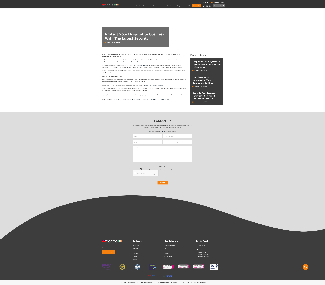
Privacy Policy (122, 282)
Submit (162, 182)
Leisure (135, 259)
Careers (183, 6)
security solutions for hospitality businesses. (128, 99)
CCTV (165, 248)
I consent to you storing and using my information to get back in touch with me (163, 169)
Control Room (168, 256)
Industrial (135, 248)
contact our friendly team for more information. (157, 99)
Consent (162, 166)
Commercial (136, 251)
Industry (145, 6)
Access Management (169, 245)
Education (135, 253)
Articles (193, 282)
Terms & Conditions (133, 282)
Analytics (166, 251)
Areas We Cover (202, 282)
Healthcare (136, 245)
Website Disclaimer (163, 282)
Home (133, 6)
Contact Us (196, 6)
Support (163, 6)
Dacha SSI (143, 65)
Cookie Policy (175, 282)
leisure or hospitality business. (154, 85)
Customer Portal (219, 6)
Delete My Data (185, 282)
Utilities (135, 256)
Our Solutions (155, 6)
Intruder (166, 253)
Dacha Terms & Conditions (148, 282)
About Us (139, 6)
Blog (178, 6)
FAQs (189, 6)
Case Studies (171, 6)
